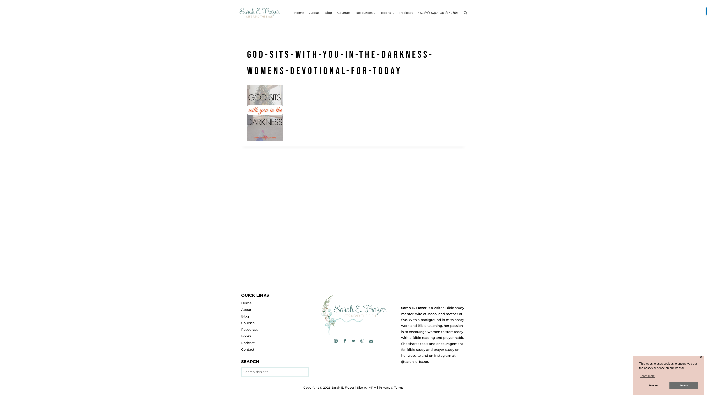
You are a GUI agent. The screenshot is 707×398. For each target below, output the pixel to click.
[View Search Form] (465, 13)
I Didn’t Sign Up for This (438, 13)
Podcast (406, 13)
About (314, 13)
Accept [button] (683, 385)
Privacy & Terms (391, 387)
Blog (328, 13)
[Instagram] (336, 341)
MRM (372, 387)
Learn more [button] (647, 376)
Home (299, 13)
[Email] (371, 341)
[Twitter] (353, 341)
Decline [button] (653, 385)
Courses (344, 13)
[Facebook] (345, 341)
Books (246, 336)
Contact (247, 350)
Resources (249, 330)
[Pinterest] (362, 341)
